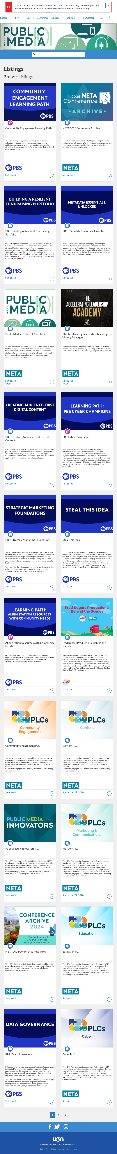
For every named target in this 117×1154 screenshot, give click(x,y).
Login (101, 18)
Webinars (70, 17)
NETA (16, 17)
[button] (9, 36)
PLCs (28, 17)
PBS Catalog (88, 17)
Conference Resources (48, 17)
